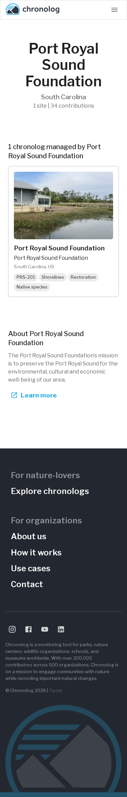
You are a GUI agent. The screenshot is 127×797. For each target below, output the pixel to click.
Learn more (39, 395)
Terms (55, 690)
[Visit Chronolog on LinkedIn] (61, 629)
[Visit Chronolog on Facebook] (28, 629)
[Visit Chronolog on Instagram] (12, 629)
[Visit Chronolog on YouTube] (44, 629)
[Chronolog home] (32, 9)
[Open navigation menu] (114, 10)
